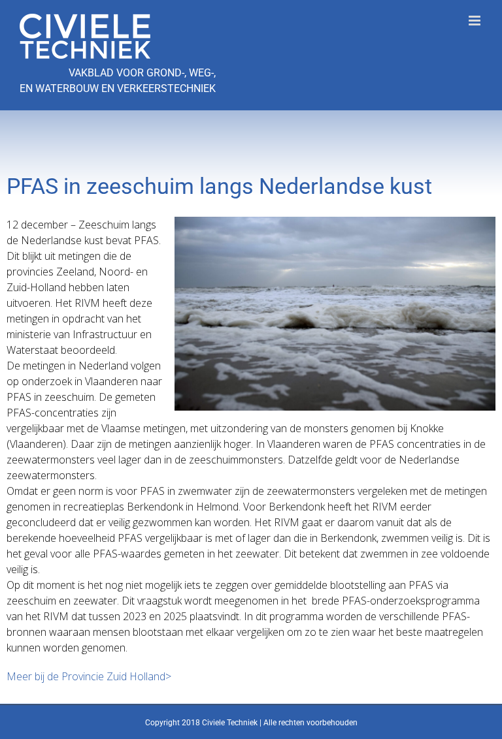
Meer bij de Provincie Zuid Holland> (89, 676)
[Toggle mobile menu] (475, 20)
